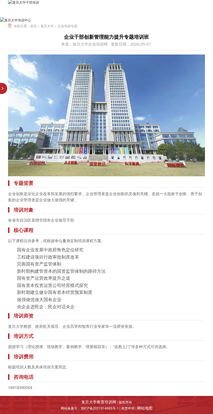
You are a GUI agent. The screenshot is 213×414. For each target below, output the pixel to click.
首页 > (35, 25)
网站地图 (145, 408)
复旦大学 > (48, 25)
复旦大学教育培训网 (98, 402)
